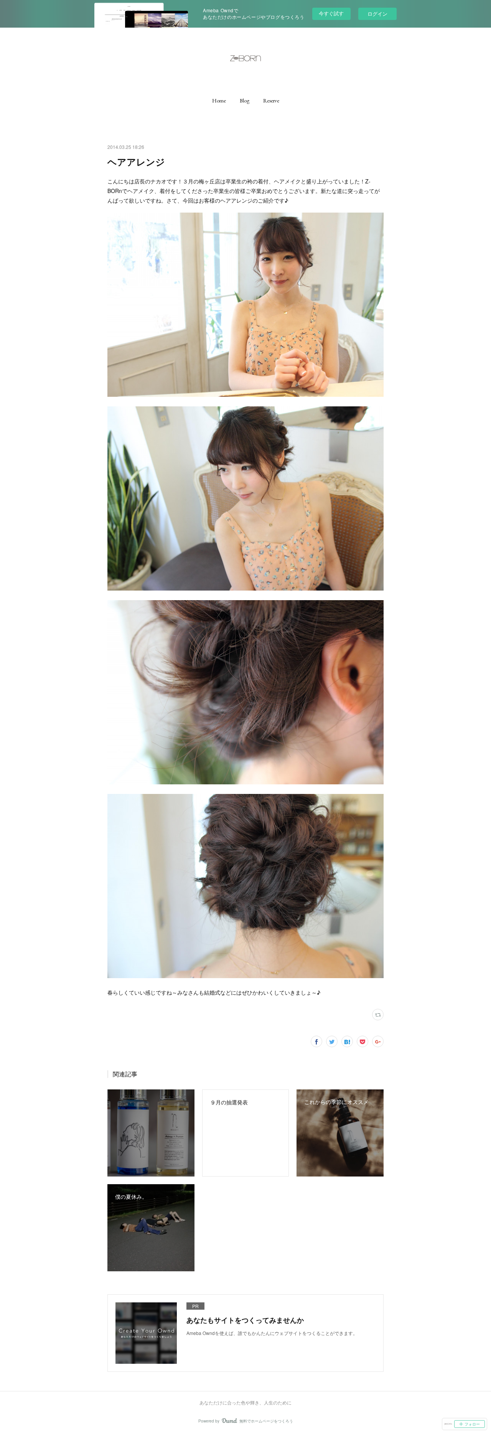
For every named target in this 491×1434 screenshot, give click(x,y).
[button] (219, 100)
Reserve (271, 100)
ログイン (377, 13)
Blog (244, 100)
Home (219, 100)
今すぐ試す (331, 13)
